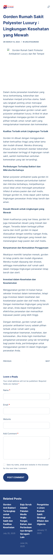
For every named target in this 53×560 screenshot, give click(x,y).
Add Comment (10, 433)
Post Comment (15, 477)
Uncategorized (32, 42)
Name (6, 390)
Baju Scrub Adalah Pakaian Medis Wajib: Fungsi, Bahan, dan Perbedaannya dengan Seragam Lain (26, 521)
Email (6, 404)
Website (7, 419)
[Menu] (48, 7)
